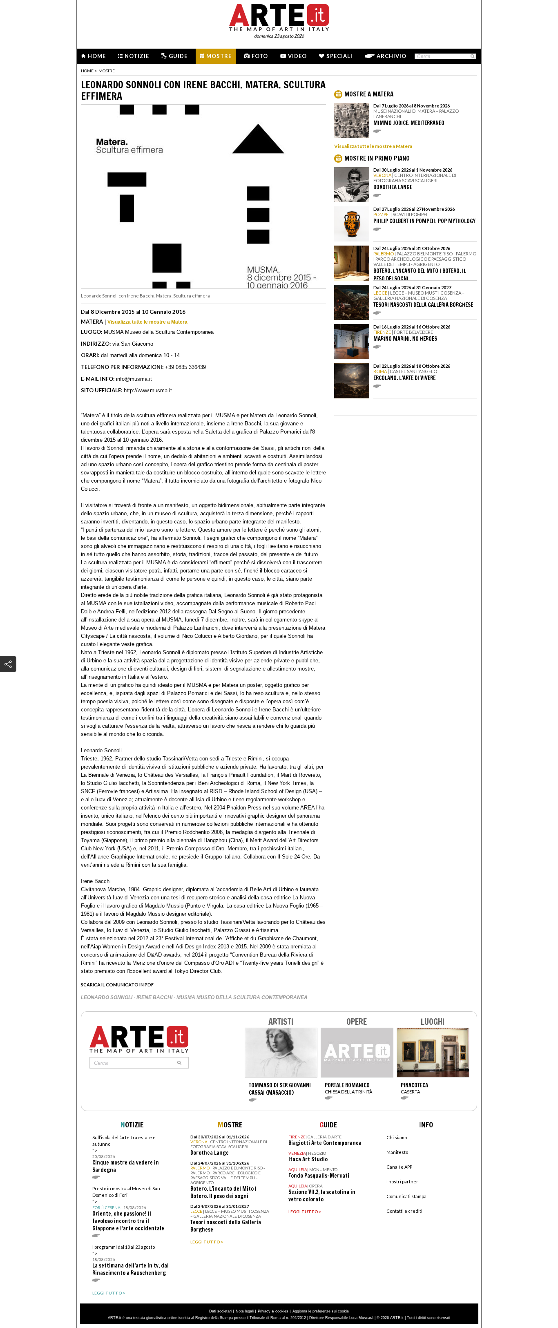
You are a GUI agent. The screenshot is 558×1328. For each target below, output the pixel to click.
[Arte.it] (279, 16)
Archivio (391, 56)
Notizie (137, 56)
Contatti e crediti (404, 1211)
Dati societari (220, 1311)
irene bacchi (155, 997)
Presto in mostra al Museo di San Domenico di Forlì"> (128, 1209)
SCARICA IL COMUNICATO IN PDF (117, 984)
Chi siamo (396, 1137)
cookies (281, 1311)
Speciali (339, 56)
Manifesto (397, 1152)
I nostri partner (402, 1181)
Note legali (245, 1311)
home (87, 70)
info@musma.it (134, 379)
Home (97, 56)
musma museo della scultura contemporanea (242, 997)
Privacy (264, 1311)
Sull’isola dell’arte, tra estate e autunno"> (125, 1154)
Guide (178, 56)
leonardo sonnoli (107, 997)
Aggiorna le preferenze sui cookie (320, 1311)
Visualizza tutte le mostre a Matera (147, 322)
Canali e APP (399, 1166)
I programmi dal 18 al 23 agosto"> (130, 1260)
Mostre (219, 56)
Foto (260, 56)
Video (297, 56)
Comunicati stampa (406, 1196)
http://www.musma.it (148, 390)
